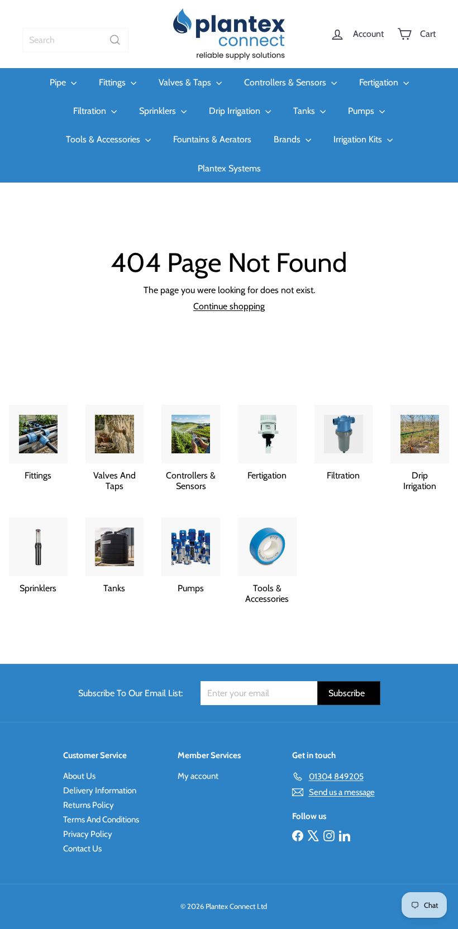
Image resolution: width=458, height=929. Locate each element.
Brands (288, 139)
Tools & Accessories (104, 139)
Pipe (59, 82)
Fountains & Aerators (212, 139)
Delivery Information (99, 791)
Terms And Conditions (101, 820)
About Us (79, 776)
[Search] (115, 40)
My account (198, 776)
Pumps (362, 111)
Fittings (113, 82)
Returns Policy (88, 805)
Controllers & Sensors (286, 82)
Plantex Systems (229, 168)
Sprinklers (158, 111)
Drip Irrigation (236, 111)
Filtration (90, 111)
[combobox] (75, 40)
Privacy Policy (87, 834)
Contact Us (82, 849)
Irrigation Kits (358, 139)
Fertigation (379, 82)
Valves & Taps (186, 82)
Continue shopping (229, 306)
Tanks (305, 111)
